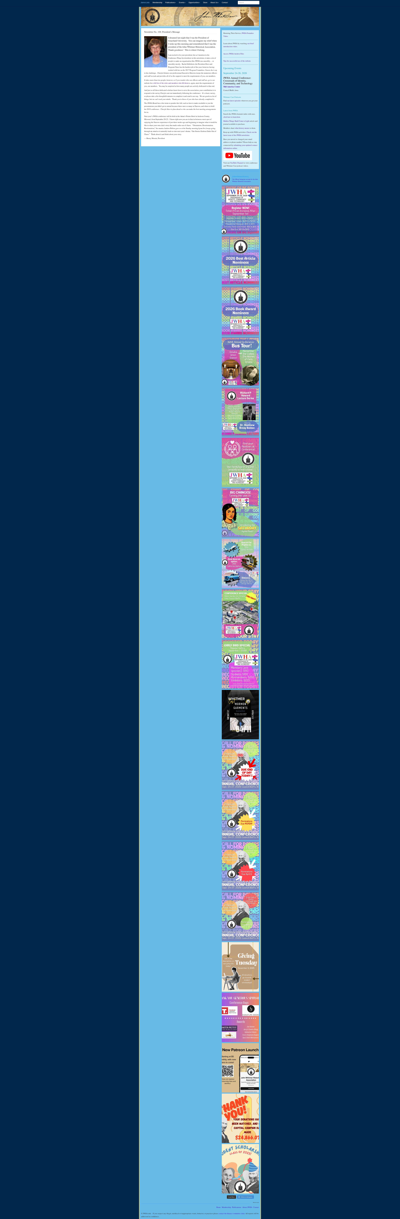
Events (181, 3)
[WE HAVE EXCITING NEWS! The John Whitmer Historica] (240, 1068)
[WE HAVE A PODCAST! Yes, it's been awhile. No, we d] (240, 714)
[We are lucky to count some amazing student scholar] (240, 1168)
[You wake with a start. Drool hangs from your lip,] (240, 815)
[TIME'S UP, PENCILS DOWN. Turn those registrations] (240, 210)
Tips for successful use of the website (237, 61)
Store (205, 3)
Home (218, 1207)
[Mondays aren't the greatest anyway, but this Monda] (240, 765)
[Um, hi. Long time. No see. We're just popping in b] (240, 916)
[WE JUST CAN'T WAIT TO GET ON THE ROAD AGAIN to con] (240, 563)
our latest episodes (234, 100)
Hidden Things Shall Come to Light (236, 121)
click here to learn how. (231, 117)
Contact (225, 3)
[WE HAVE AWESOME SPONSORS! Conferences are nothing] (240, 1017)
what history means (242, 128)
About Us (214, 3)
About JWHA (247, 1207)
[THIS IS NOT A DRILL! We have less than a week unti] (240, 866)
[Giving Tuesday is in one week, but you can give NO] (240, 967)
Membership (157, 3)
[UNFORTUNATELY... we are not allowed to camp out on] (240, 613)
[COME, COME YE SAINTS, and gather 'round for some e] (240, 512)
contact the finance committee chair (232, 1213)
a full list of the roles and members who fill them (170, 83)
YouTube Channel (236, 163)
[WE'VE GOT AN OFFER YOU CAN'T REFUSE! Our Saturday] (240, 361)
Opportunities (194, 3)
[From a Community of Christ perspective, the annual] (240, 462)
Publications (170, 3)
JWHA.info (145, 3)
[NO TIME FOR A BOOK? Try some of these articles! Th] (240, 260)
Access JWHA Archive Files (233, 54)
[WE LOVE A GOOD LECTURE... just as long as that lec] (240, 412)
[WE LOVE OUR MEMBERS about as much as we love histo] (240, 1118)
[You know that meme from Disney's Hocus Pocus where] (240, 311)
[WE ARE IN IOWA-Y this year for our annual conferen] (240, 664)
